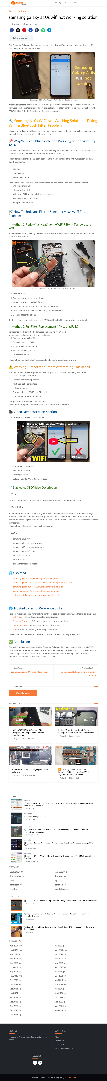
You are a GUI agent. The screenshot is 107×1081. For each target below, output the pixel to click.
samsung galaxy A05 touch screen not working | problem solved (42, 582)
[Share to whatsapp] (43, 30)
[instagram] (35, 1063)
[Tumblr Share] (37, 30)
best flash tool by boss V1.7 (35, 816)
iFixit (15, 629)
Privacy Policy (60, 1044)
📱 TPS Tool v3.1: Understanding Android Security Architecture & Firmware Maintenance (60, 901)
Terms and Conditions (64, 1048)
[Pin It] (24, 30)
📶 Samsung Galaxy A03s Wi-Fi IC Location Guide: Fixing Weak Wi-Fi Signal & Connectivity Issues (74, 772)
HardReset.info (20, 625)
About (57, 1037)
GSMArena (17, 617)
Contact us (59, 1041)
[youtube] (56, 3)
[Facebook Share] (12, 30)
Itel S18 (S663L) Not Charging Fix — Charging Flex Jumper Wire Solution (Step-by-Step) (28, 732)
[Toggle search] (70, 3)
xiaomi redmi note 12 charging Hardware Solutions (36, 591)
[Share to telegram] (49, 30)
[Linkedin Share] (30, 30)
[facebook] (52, 3)
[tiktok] (40, 1063)
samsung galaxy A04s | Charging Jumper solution (35, 578)
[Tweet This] (18, 30)
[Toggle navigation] (75, 3)
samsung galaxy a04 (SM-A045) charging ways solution (38, 587)
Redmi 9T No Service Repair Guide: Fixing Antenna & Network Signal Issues (76, 731)
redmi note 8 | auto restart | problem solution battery (37, 595)
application (28, 800)
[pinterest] (60, 3)
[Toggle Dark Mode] (65, 3)
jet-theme (72, 1077)
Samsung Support (21, 621)
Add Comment (24, 693)
